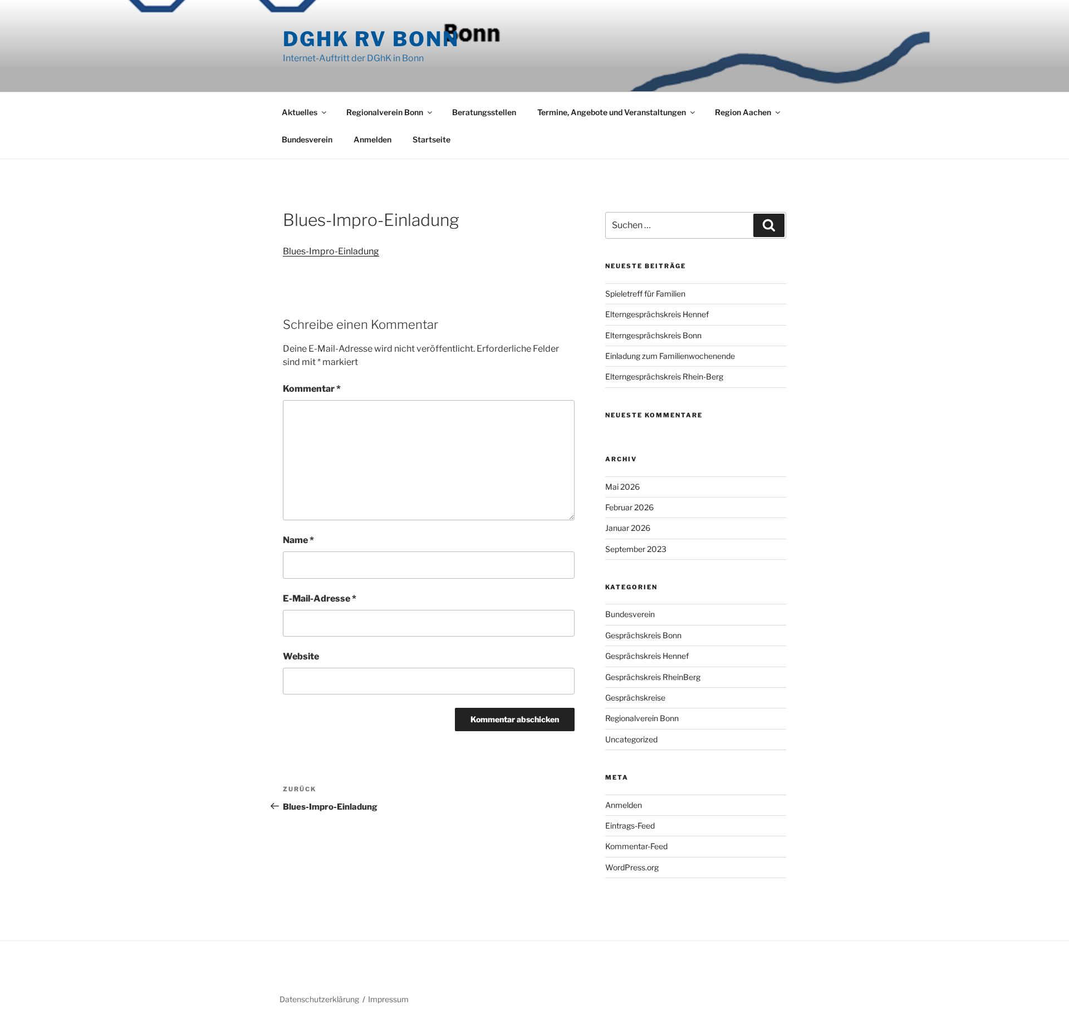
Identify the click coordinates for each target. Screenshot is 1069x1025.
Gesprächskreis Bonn (643, 635)
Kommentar (312, 388)
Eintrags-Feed (630, 825)
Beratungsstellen (484, 112)
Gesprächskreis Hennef (647, 656)
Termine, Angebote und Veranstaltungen (611, 112)
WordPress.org (632, 867)
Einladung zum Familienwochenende (670, 356)
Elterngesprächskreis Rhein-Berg (664, 376)
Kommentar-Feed (636, 846)
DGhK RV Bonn (371, 39)
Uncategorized (631, 739)
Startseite (431, 139)
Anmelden (372, 139)
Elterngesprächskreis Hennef (657, 314)
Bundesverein (307, 139)
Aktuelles (299, 112)
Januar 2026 (627, 528)
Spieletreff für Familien (645, 293)
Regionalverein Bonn (384, 112)
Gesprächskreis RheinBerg (652, 677)
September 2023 (635, 549)
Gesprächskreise (635, 697)
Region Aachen (743, 112)
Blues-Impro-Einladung (331, 251)
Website (301, 656)
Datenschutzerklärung (319, 999)
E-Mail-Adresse (319, 598)
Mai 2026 (622, 486)
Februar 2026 (629, 507)
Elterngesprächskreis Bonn (653, 335)
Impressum (388, 999)
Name (298, 540)
